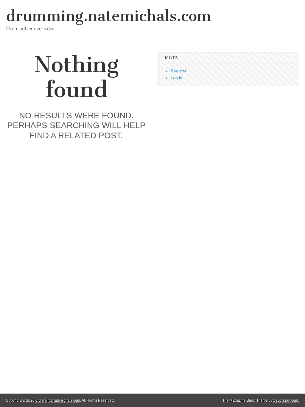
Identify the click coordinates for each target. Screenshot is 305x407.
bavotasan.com (285, 400)
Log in (176, 77)
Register (178, 71)
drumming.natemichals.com (108, 16)
